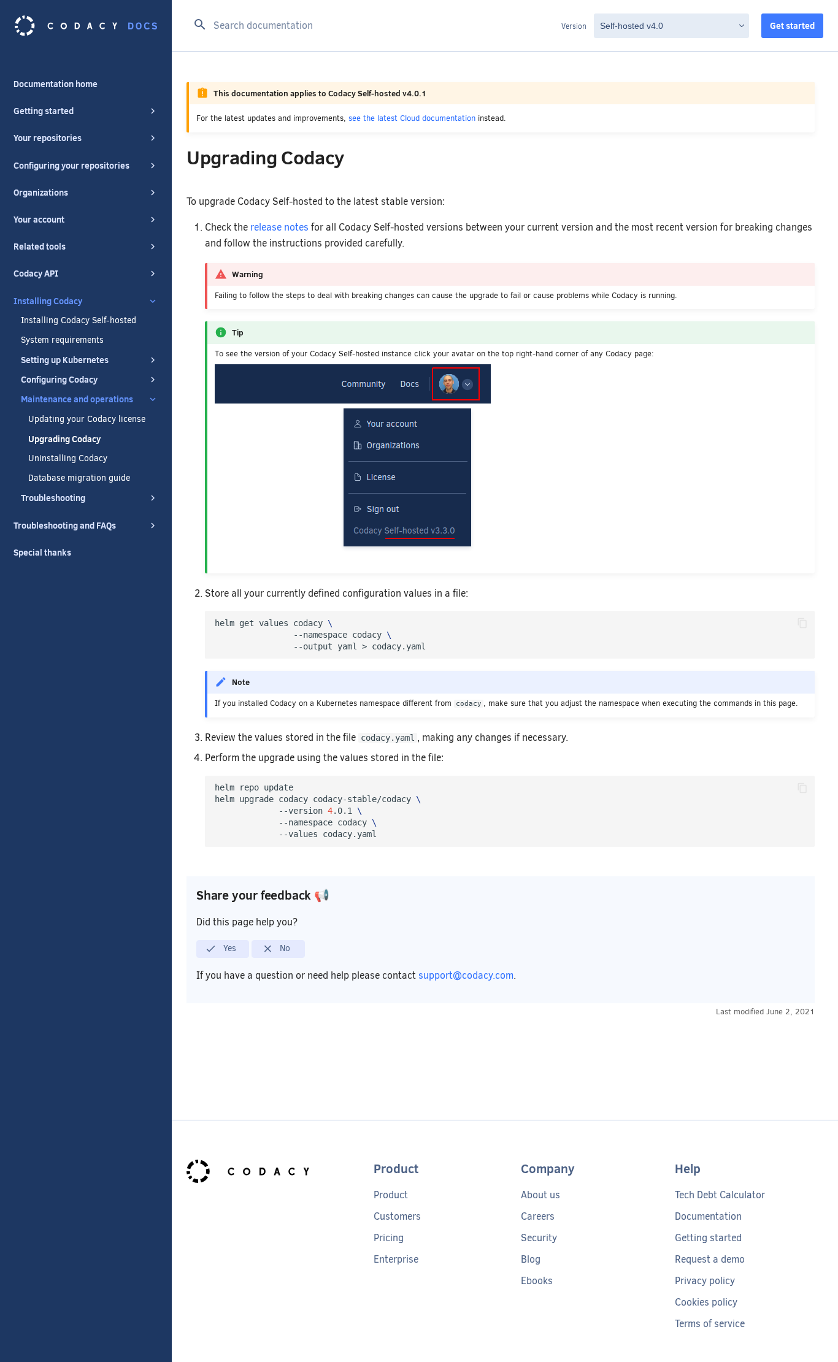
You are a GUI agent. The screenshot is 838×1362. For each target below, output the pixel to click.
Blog (530, 1259)
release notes (279, 227)
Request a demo (710, 1259)
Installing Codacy (47, 301)
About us (540, 1194)
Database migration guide (79, 478)
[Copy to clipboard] (802, 623)
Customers (397, 1216)
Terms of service (710, 1323)
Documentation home (55, 84)
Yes (228, 948)
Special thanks (42, 552)
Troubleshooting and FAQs (64, 525)
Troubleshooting (53, 497)
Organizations (40, 192)
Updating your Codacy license (86, 419)
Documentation (708, 1216)
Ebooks (537, 1280)
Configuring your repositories (71, 165)
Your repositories (47, 137)
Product (391, 1194)
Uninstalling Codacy (67, 458)
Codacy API (35, 273)
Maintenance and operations (77, 399)
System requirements (62, 340)
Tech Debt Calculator (720, 1194)
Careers (538, 1216)
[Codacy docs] (86, 26)
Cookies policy (706, 1302)
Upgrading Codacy (64, 439)
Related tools (39, 246)
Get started (792, 26)
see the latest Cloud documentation (411, 118)
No (283, 948)
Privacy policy (705, 1280)
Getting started (43, 111)
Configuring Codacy (59, 379)
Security (539, 1237)
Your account (38, 219)
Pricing (389, 1237)
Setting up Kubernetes (65, 359)
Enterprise (396, 1259)
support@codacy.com (465, 975)
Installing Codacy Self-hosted (78, 320)
